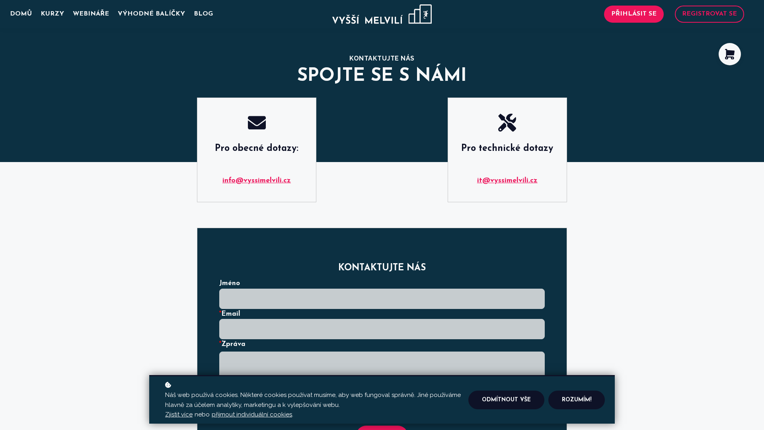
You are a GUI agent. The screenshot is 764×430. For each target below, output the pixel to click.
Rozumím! (576, 400)
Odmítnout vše (506, 400)
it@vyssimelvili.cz (507, 180)
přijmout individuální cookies (252, 414)
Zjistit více (179, 414)
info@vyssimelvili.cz (256, 180)
